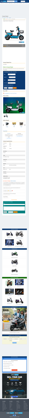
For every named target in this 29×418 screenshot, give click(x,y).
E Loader (7, 126)
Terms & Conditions (12, 86)
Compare (26, 3)
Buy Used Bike (6, 3)
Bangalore (3, 402)
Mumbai (3, 404)
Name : (5, 74)
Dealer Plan (14, 3)
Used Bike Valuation (10, 3)
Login (27, 1)
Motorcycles (11, 404)
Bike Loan (18, 3)
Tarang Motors (8, 133)
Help (24, 404)
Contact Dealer (9, 138)
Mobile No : (5, 77)
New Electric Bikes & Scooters (14, 277)
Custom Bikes (11, 409)
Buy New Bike (20, 3)
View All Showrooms (19, 136)
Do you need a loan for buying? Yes (8, 85)
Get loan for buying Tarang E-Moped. (10, 93)
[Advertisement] (14, 9)
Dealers (24, 3)
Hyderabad (3, 403)
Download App (25, 403)
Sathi (14, 126)
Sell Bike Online (2, 3)
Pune (5, 404)
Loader (21, 126)
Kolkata (3, 409)
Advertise (26, 404)
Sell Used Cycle (18, 410)
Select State (22, 1)
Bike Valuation (18, 404)
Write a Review (23, 46)
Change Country (25, 409)
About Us (25, 402)
